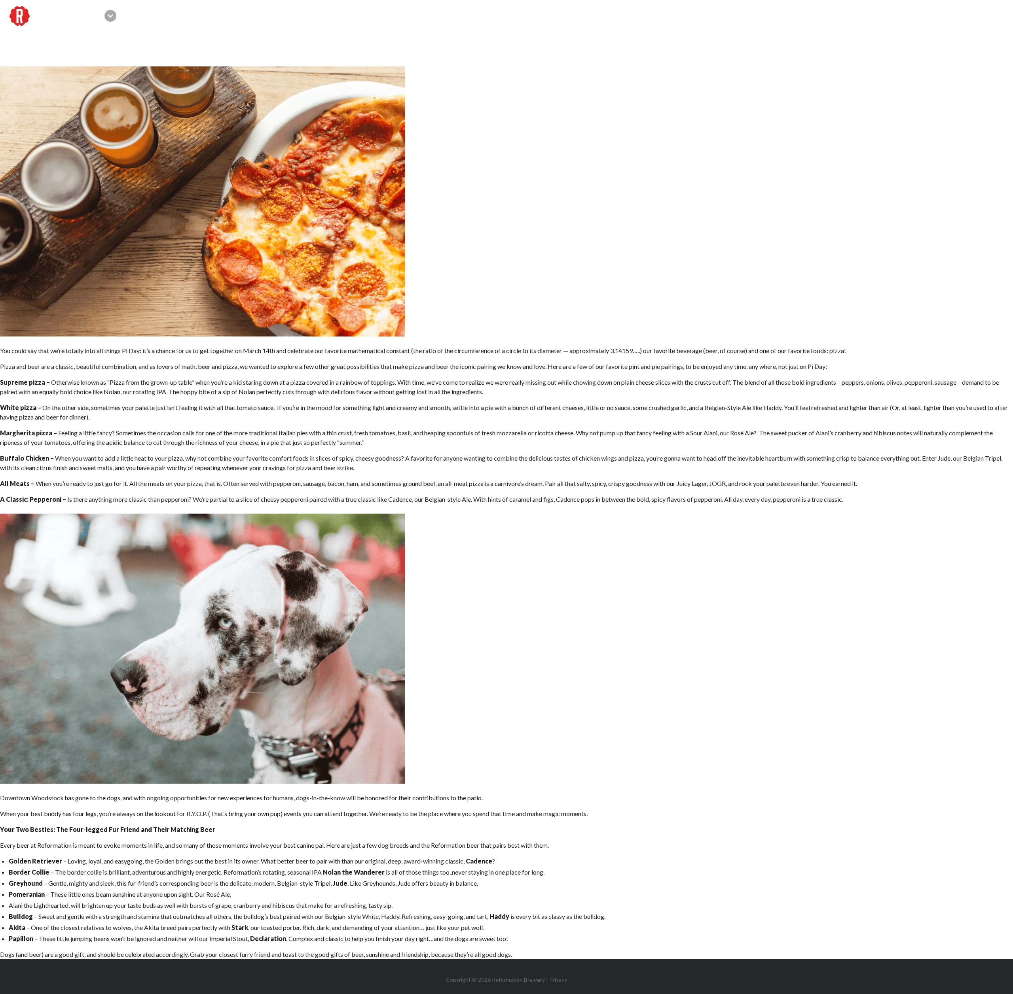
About (932, 16)
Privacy (558, 979)
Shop (790, 16)
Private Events (742, 16)
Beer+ (823, 16)
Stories (971, 16)
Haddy (772, 407)
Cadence (400, 499)
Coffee (858, 16)
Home (609, 16)
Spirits (896, 16)
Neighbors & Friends (668, 16)
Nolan (247, 391)
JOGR (717, 483)
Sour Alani (703, 433)
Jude (944, 458)
